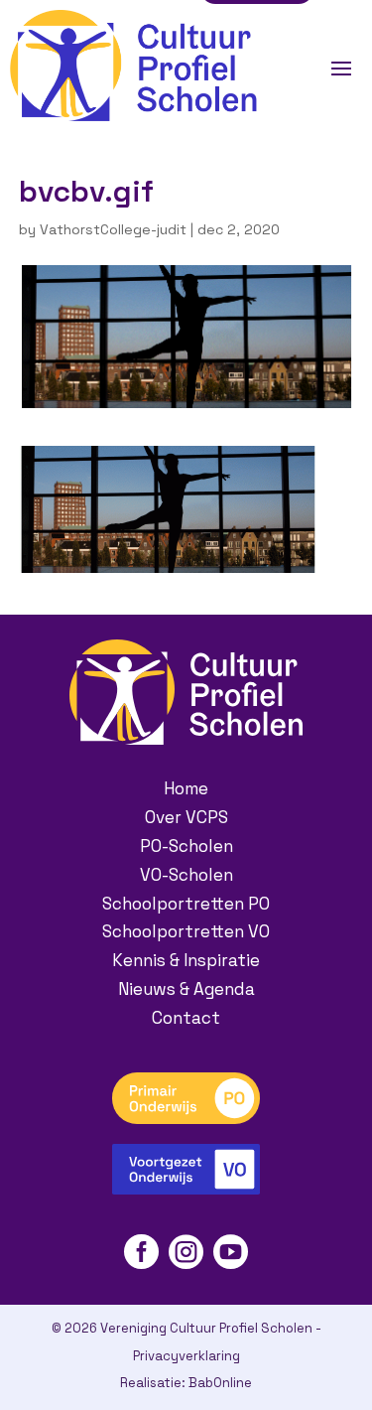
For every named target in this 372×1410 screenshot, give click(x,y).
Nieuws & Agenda (186, 989)
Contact (186, 1018)
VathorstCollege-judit (113, 229)
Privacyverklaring (186, 1355)
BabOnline (220, 1382)
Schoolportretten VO (186, 931)
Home (186, 788)
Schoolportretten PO (186, 904)
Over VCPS (186, 817)
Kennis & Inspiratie (186, 960)
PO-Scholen (186, 846)
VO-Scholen (186, 875)
